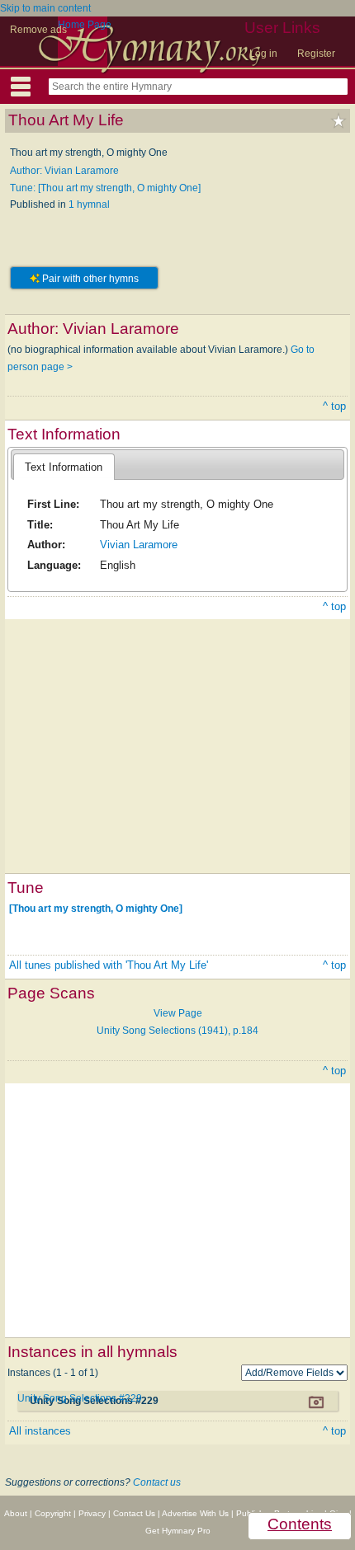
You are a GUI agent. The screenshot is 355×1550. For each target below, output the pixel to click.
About (15, 1513)
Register (316, 53)
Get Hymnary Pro (178, 1530)
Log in (263, 53)
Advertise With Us (195, 1513)
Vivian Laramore (139, 544)
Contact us (157, 1482)
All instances (40, 1431)
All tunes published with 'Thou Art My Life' (108, 965)
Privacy (92, 1513)
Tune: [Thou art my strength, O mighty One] (105, 188)
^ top (334, 406)
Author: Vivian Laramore (64, 170)
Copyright (53, 1513)
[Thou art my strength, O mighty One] (95, 908)
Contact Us (134, 1513)
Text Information (63, 467)
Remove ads (38, 29)
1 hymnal (89, 204)
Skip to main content (45, 8)
